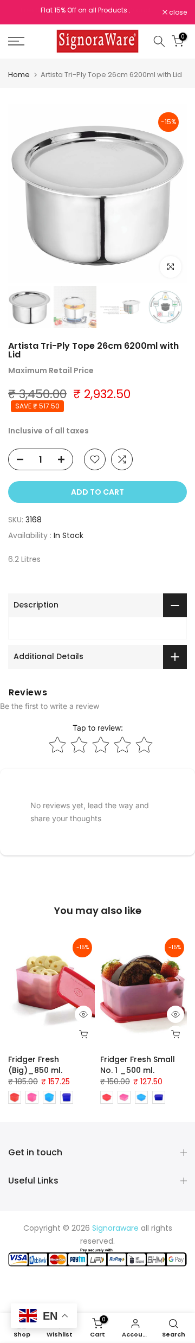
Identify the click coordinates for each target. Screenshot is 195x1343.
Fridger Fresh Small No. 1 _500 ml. (137, 1065)
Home (19, 74)
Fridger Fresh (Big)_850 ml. (35, 1065)
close (177, 12)
